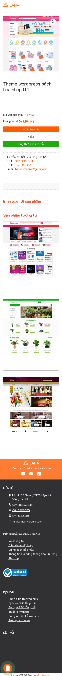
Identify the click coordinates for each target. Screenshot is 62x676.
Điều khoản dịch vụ (20, 545)
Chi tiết (31, 273)
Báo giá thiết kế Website (23, 616)
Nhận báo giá (31, 129)
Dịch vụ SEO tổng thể (22, 603)
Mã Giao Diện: (31, 253)
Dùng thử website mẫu (31, 144)
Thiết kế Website (18, 612)
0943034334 (24, 161)
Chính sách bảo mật (21, 549)
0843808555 (21, 510)
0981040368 (24, 165)
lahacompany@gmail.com (31, 169)
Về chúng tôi (16, 541)
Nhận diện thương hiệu (23, 599)
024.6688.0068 (22, 505)
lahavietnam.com (44, 674)
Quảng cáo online (19, 620)
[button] (53, 22)
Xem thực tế (31, 283)
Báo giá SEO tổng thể (21, 607)
